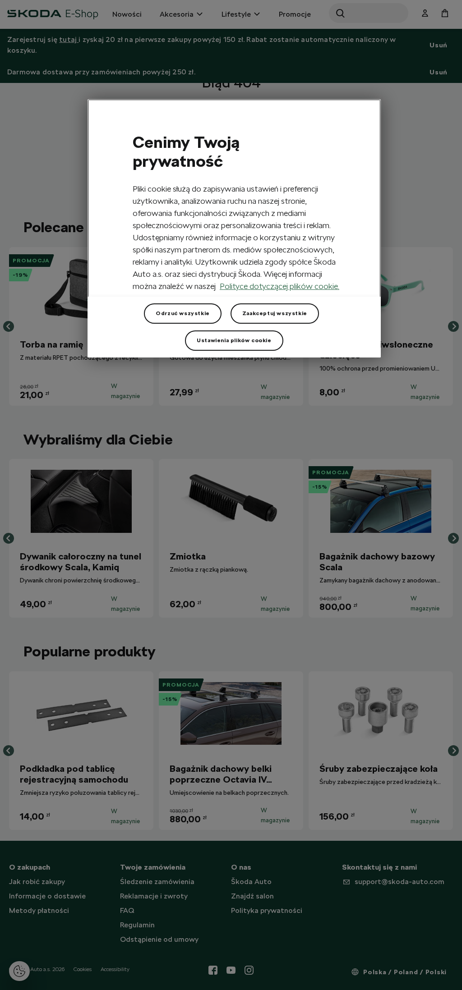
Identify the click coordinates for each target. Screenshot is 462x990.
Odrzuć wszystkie (183, 313)
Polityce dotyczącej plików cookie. (279, 286)
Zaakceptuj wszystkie (274, 313)
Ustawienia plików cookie (234, 340)
